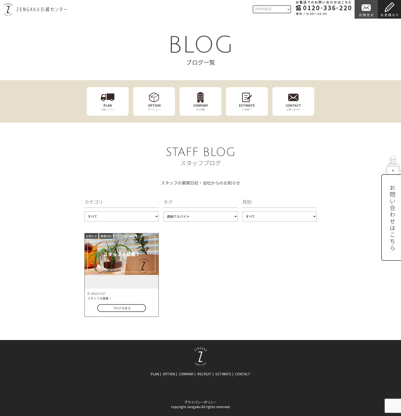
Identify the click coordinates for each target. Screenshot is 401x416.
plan (155, 374)
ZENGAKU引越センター (35, 9)
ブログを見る (122, 308)
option (169, 374)
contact (242, 374)
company (186, 374)
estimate (223, 374)
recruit (204, 374)
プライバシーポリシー (200, 402)
